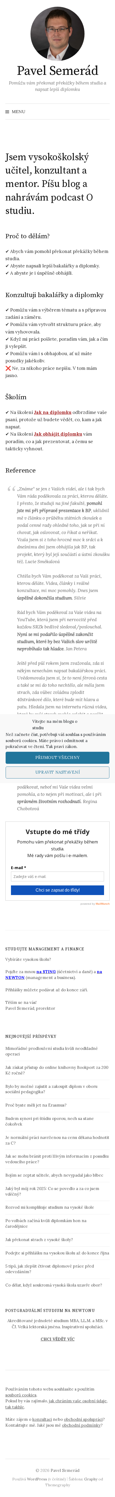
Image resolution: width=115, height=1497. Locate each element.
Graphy (90, 1479)
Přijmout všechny (57, 757)
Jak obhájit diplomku (58, 434)
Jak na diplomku (52, 412)
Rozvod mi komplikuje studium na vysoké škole (49, 1207)
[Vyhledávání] (105, 111)
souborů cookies (21, 740)
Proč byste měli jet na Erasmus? (36, 1105)
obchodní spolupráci (83, 1419)
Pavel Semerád (57, 71)
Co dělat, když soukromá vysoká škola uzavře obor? (53, 1285)
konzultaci (42, 1419)
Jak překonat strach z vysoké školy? (39, 1239)
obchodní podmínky (81, 1425)
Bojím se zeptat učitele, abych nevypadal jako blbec (54, 1175)
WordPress (37, 1479)
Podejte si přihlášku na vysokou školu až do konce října (57, 1253)
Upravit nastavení (57, 772)
